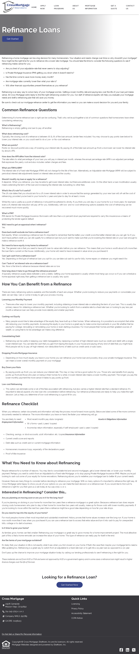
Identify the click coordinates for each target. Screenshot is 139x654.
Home (34, 7)
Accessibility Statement (81, 613)
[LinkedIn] (127, 650)
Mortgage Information (91, 7)
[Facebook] (121, 650)
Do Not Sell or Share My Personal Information (22, 634)
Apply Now (43, 7)
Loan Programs (59, 7)
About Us (75, 7)
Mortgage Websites (21, 645)
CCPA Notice (77, 618)
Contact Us (130, 7)
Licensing (75, 604)
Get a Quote (114, 7)
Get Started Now (69, 585)
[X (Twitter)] (133, 650)
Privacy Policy (77, 609)
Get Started (12, 39)
